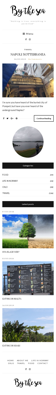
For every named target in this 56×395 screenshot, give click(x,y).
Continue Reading (44, 118)
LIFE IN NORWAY (10, 181)
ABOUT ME (22, 360)
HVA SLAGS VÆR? (10, 252)
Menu (29, 33)
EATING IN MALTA (11, 299)
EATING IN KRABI (11, 345)
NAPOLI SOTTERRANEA (28, 54)
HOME (10, 360)
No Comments (35, 59)
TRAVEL (28, 49)
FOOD (5, 175)
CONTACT (42, 363)
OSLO (5, 187)
